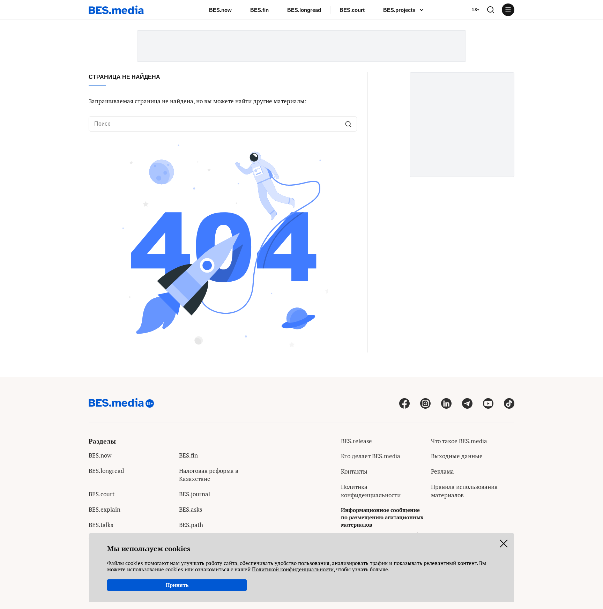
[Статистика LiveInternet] (436, 510)
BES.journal (194, 494)
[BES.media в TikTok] (509, 403)
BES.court (352, 10)
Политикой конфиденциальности (293, 569)
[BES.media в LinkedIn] (446, 403)
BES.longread (304, 10)
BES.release (356, 441)
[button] (490, 10)
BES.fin (259, 10)
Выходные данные (457, 456)
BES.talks (101, 525)
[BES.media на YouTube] (488, 403)
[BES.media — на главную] (116, 9)
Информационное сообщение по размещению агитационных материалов (382, 517)
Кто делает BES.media (370, 456)
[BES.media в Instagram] (425, 403)
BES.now (220, 10)
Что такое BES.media (459, 441)
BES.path (191, 525)
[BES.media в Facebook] (404, 403)
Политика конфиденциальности (371, 491)
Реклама (442, 471)
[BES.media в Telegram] (467, 403)
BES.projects (399, 10)
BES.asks (190, 509)
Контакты (354, 471)
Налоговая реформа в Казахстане (208, 475)
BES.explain (104, 509)
